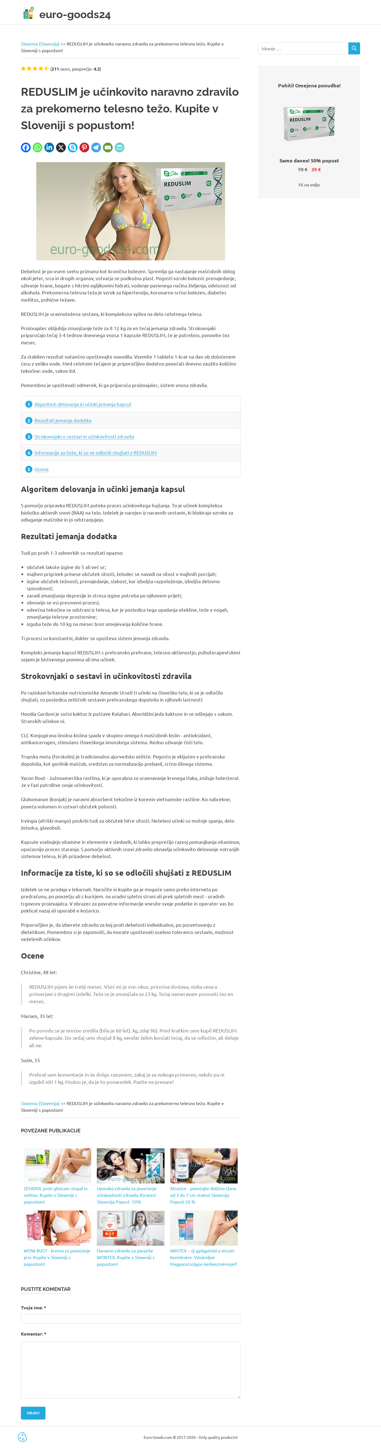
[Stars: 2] (29, 68)
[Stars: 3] (35, 68)
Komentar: (33, 1334)
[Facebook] (26, 147)
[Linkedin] (49, 147)
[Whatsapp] (37, 147)
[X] (61, 147)
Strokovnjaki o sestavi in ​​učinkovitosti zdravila (84, 436)
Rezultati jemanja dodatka (63, 420)
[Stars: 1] (23, 68)
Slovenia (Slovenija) (40, 43)
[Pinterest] (84, 147)
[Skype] (73, 147)
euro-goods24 (75, 14)
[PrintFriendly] (119, 147)
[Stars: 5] (46, 68)
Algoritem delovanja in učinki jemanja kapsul (83, 404)
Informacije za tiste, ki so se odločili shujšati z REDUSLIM (96, 452)
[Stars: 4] (40, 68)
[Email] (108, 147)
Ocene (42, 469)
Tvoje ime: (33, 1307)
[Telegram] (96, 147)
